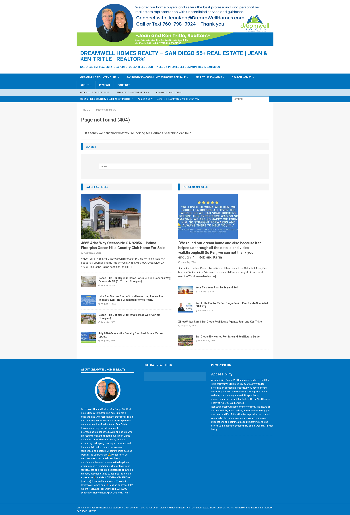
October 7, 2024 (205, 311)
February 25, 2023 (206, 341)
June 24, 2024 (188, 262)
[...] (130, 266)
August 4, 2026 (108, 322)
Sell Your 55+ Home (209, 77)
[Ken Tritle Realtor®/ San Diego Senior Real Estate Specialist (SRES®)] (185, 307)
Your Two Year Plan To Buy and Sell (217, 287)
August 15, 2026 (108, 304)
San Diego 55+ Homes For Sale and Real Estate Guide (228, 336)
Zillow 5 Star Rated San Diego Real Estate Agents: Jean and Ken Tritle (220, 321)
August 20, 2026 (92, 252)
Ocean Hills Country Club (98, 77)
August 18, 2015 (188, 326)
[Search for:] (250, 98)
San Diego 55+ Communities (132, 92)
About (84, 85)
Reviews (104, 85)
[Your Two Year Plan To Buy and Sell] (185, 290)
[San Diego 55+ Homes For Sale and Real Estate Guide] (185, 340)
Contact (123, 85)
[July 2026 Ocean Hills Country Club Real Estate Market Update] (88, 337)
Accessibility (221, 374)
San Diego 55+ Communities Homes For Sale (156, 77)
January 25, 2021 (206, 291)
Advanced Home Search (169, 92)
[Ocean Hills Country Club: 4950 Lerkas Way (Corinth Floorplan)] (88, 318)
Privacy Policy (221, 365)
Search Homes (242, 77)
